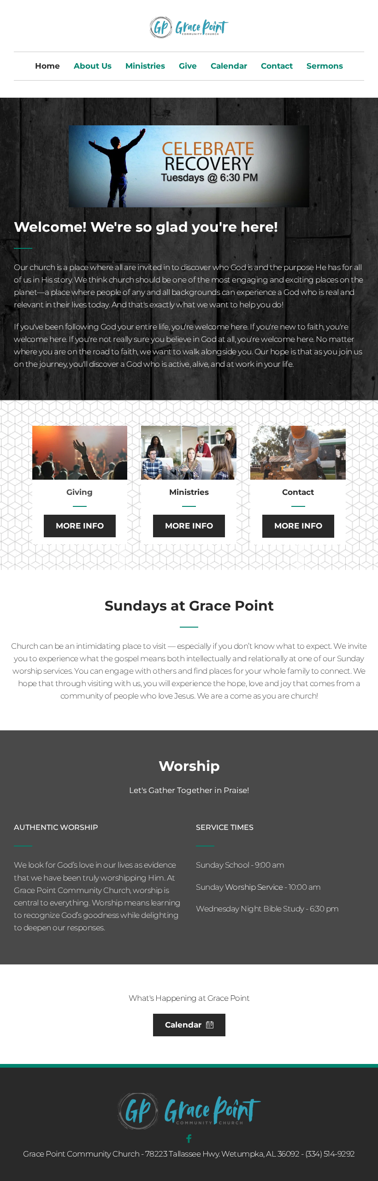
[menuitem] (47, 66)
